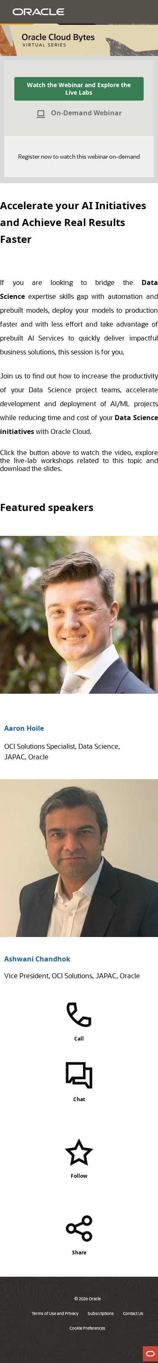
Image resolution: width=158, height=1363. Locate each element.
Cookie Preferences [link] (87, 1328)
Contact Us (133, 1313)
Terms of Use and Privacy (55, 1313)
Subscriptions (101, 1313)
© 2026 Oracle (87, 1299)
